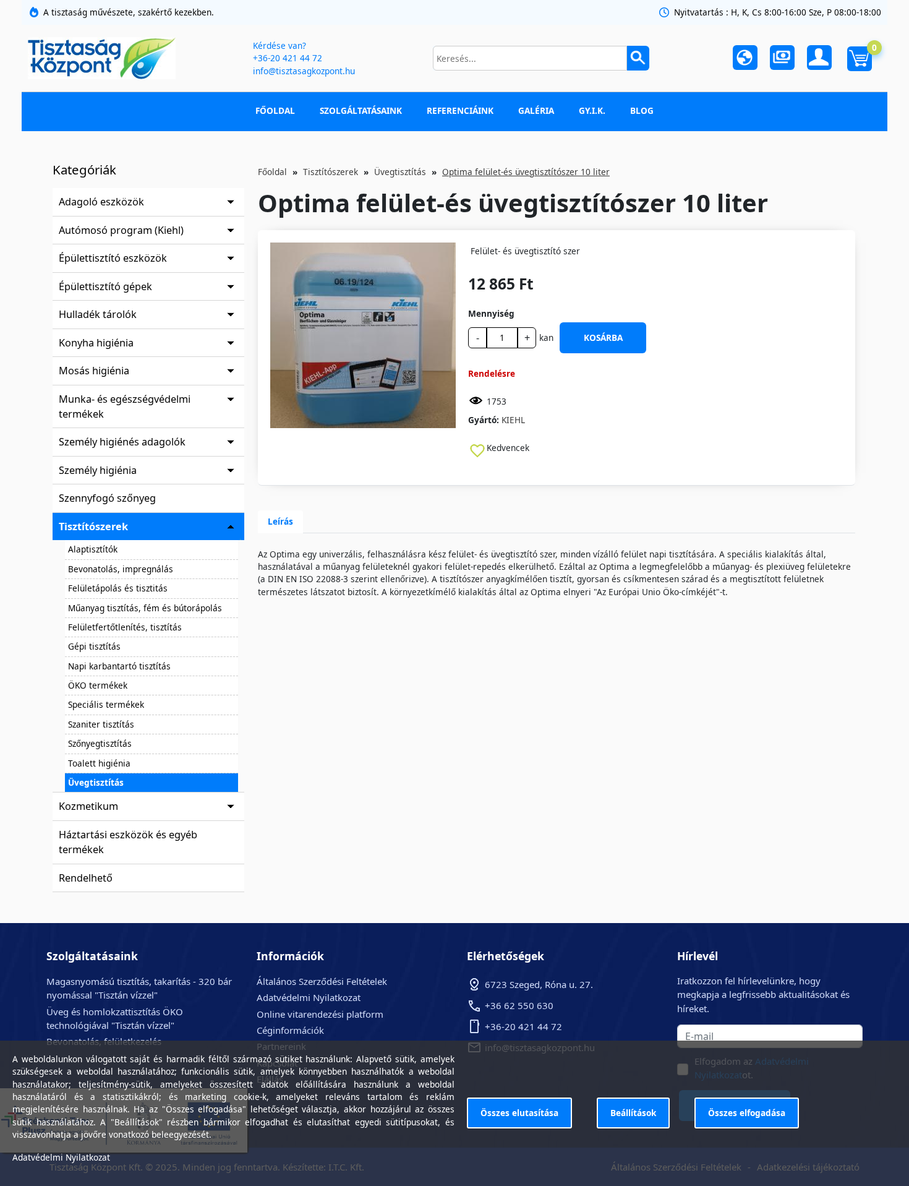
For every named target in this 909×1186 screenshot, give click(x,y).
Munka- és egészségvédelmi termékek (124, 406)
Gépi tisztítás (94, 646)
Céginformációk (290, 1030)
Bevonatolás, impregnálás (120, 569)
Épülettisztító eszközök (113, 258)
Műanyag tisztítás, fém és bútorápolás (145, 608)
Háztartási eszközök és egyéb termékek (128, 842)
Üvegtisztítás (96, 782)
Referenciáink (460, 110)
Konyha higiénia (96, 343)
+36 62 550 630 (519, 1005)
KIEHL (513, 420)
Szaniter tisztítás (101, 724)
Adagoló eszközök (101, 201)
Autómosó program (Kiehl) (121, 230)
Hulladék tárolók (98, 314)
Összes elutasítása (519, 1113)
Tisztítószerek (93, 526)
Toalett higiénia (99, 763)
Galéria (536, 110)
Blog (642, 110)
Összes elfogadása (746, 1113)
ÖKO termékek (97, 685)
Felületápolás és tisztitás (118, 588)
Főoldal (275, 110)
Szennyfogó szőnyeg (107, 498)
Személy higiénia (98, 470)
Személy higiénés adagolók (122, 442)
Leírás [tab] (280, 521)
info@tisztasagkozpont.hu (304, 71)
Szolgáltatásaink (361, 110)
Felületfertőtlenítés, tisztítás (125, 627)
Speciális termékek (106, 704)
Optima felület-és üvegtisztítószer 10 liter (526, 172)
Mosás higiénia (94, 370)
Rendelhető (86, 878)
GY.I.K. (592, 110)
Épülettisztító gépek (105, 286)
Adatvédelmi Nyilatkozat (309, 997)
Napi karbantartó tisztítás (119, 666)
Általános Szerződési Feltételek (322, 981)
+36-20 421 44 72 (287, 58)
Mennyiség (491, 313)
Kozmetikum (88, 806)
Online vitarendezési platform (320, 1014)
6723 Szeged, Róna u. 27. (539, 984)
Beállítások (633, 1113)
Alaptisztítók (92, 549)
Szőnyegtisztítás (100, 743)
